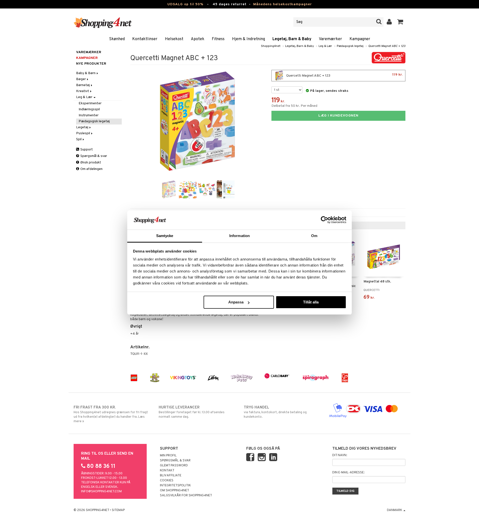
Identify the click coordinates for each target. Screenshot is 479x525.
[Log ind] (389, 22)
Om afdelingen (91, 169)
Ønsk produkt (90, 162)
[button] (400, 22)
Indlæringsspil (89, 109)
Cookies (166, 481)
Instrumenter (89, 115)
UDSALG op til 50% (185, 4)
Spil (79, 139)
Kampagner (360, 39)
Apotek (197, 39)
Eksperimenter (90, 103)
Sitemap (118, 510)
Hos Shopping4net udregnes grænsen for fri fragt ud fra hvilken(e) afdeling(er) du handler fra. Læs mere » (111, 414)
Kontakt (167, 471)
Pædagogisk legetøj (350, 46)
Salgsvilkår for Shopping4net (186, 496)
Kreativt (83, 91)
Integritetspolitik (175, 486)
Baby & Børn (86, 73)
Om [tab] (314, 236)
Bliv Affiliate (170, 476)
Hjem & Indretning (248, 39)
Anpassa (235, 302)
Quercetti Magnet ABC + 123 (386, 46)
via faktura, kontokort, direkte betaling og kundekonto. (275, 412)
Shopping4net (270, 46)
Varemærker (330, 39)
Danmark (395, 510)
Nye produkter (91, 64)
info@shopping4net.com (101, 492)
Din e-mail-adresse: (348, 473)
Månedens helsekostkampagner (282, 4)
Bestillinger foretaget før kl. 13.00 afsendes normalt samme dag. (192, 412)
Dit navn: (339, 455)
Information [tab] (239, 236)
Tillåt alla (311, 302)
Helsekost (174, 39)
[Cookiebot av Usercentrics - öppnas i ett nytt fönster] (324, 220)
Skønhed (117, 39)
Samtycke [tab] (164, 236)
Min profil (168, 456)
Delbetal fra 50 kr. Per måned (294, 106)
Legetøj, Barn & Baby (291, 39)
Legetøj (82, 127)
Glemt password (174, 466)
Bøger (81, 79)
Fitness (218, 39)
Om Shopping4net (174, 491)
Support (86, 149)
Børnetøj (83, 85)
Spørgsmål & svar (93, 156)
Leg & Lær (325, 46)
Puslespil (83, 133)
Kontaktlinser (144, 39)
